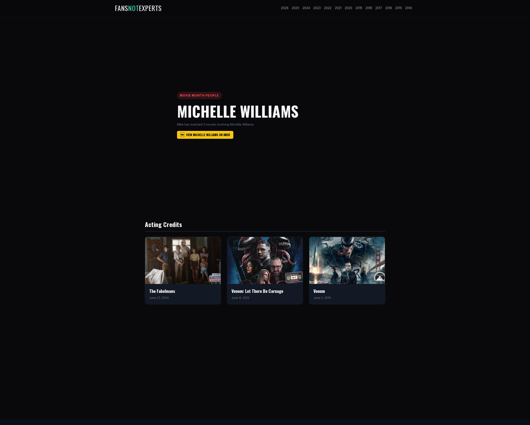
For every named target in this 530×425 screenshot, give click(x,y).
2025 (295, 8)
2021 (338, 8)
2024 (306, 8)
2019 (358, 8)
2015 (398, 8)
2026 (284, 8)
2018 (368, 8)
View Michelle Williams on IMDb (208, 135)
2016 (388, 8)
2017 (378, 8)
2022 (327, 8)
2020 (348, 8)
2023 (317, 8)
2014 (408, 8)
